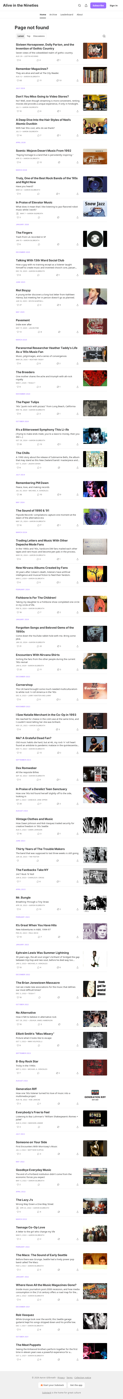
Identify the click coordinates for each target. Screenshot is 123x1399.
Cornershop (24, 685)
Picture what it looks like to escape (33, 1037)
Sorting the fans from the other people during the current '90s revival (45, 661)
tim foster (34, 857)
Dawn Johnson (35, 830)
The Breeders (25, 372)
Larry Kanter (34, 696)
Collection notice (82, 1377)
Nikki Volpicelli (35, 1041)
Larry (48, 696)
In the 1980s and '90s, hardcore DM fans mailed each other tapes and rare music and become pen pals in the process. (46, 550)
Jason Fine (34, 328)
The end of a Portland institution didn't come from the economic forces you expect (44, 1176)
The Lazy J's (24, 1200)
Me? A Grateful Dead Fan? (33, 738)
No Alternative (26, 1012)
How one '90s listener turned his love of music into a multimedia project (43, 1095)
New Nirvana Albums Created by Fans (42, 568)
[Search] (79, 5)
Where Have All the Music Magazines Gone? (46, 1285)
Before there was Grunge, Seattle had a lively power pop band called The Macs (45, 1261)
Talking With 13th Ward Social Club (40, 260)
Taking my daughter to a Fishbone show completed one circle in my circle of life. (47, 603)
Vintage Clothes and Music (34, 819)
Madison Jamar (35, 1123)
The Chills (23, 453)
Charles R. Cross (36, 878)
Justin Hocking (31, 56)
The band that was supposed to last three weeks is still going (47, 853)
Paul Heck (33, 933)
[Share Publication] (86, 5)
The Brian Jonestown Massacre (38, 982)
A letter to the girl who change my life (35, 1231)
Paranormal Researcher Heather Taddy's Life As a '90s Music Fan (46, 350)
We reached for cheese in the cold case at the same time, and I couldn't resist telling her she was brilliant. (47, 720)
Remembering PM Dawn (32, 483)
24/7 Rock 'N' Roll (25, 874)
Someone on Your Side (31, 1142)
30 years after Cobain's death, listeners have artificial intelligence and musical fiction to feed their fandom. (43, 573)
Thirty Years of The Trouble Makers (40, 849)
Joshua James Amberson (40, 1020)
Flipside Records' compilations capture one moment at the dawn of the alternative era (46, 516)
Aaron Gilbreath (32, 77)
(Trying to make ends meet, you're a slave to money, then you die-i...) (48, 435)
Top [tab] (28, 36)
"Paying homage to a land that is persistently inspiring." (44, 154)
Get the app (76, 1385)
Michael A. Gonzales (38, 491)
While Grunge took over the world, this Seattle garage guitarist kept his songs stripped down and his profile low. (46, 1321)
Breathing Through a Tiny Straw (32, 901)
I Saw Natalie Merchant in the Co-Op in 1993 (46, 715)
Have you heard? (24, 186)
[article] (61, 52)
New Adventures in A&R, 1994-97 (33, 929)
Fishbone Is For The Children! (36, 597)
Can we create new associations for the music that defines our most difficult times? (45, 988)
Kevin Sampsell (36, 301)
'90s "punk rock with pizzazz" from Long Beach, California (45, 406)
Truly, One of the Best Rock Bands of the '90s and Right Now (47, 180)
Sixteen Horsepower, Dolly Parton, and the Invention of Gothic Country (45, 46)
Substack (46, 1392)
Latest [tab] (21, 36)
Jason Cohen (34, 464)
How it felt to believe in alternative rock (36, 1016)
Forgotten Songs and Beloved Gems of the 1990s (45, 629)
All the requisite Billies (27, 772)
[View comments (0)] (38, 194)
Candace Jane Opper (37, 800)
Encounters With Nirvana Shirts (38, 655)
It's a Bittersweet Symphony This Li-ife (42, 429)
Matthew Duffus (36, 1150)
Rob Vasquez (25, 1315)
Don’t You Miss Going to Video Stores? (42, 96)
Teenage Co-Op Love (30, 1227)
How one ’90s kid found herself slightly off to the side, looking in (44, 795)
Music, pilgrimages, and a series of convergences (41, 355)
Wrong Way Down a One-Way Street (34, 1204)
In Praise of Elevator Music (34, 202)
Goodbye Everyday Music (33, 1170)
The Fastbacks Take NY (32, 870)
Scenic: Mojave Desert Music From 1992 (43, 150)
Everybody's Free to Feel (33, 1112)
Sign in (114, 5)
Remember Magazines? (32, 69)
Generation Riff (26, 1089)
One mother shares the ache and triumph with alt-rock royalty (44, 378)
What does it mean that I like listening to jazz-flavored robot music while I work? (47, 208)
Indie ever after (24, 324)
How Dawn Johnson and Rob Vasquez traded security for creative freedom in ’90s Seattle (45, 825)
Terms (69, 1377)
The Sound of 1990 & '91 (32, 510)
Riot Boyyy (23, 290)
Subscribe (98, 5)
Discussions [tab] (39, 36)
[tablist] (31, 36)
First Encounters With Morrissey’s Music (36, 1146)
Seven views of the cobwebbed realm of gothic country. (44, 52)
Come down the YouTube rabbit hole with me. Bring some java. (46, 637)
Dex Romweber (26, 768)
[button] (43, 14)
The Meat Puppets (28, 1345)
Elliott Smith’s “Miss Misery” (35, 1033)
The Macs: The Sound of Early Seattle (41, 1255)
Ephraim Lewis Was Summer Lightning (42, 953)
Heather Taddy (37, 360)
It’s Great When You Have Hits (36, 925)
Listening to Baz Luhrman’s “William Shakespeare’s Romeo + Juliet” (47, 1118)
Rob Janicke (34, 1100)
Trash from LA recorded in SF (31, 236)
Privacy (61, 1377)
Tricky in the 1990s (25, 1065)
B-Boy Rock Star (27, 1061)
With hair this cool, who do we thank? (35, 127)
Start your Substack (53, 1385)
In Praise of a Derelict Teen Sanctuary (41, 789)
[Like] (18, 860)
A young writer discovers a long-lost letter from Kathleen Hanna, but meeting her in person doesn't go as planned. (45, 296)
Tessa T (31, 383)
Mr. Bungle (23, 897)
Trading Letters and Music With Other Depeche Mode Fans (42, 542)
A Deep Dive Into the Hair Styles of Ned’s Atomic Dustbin (43, 121)
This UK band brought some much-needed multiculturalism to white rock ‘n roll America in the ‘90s (46, 690)
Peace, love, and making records (32, 487)
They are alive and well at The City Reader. (37, 72)
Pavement (23, 320)
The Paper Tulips (27, 402)
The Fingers (24, 232)
